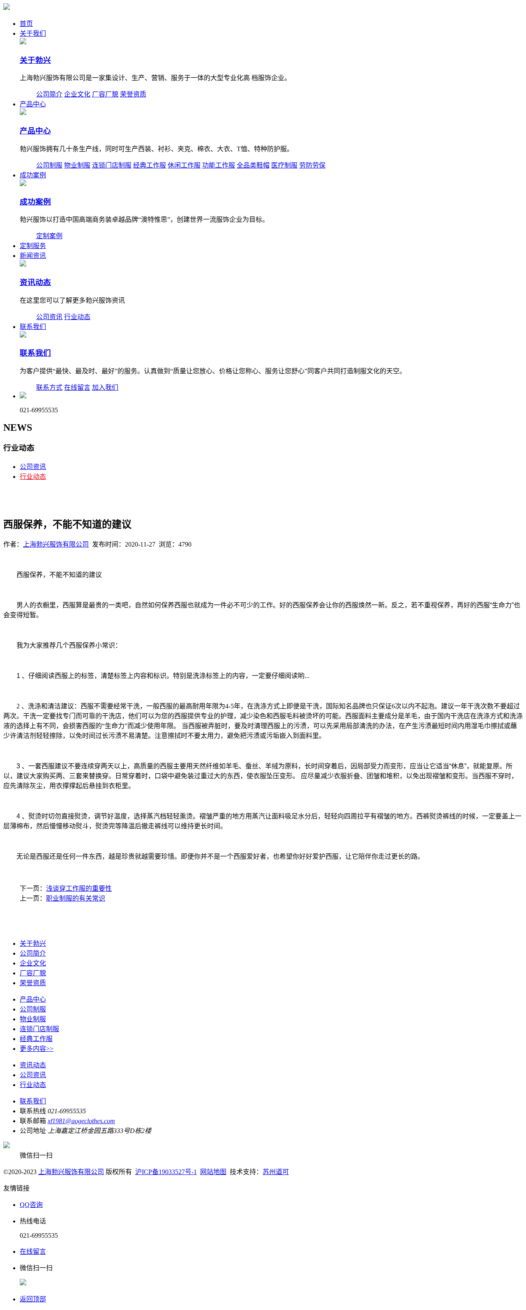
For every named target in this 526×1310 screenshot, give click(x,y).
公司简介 (49, 94)
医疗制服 (284, 165)
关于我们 (33, 33)
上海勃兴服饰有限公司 (56, 544)
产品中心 (33, 104)
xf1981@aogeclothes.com (81, 1120)
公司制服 (49, 165)
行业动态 (77, 316)
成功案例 (33, 175)
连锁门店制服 (112, 165)
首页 (26, 23)
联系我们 (33, 326)
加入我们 (105, 387)
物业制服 (77, 165)
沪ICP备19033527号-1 (166, 1171)
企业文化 (77, 94)
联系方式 (49, 387)
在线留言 (77, 387)
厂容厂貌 (105, 94)
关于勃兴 (35, 60)
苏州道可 (276, 1171)
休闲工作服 (184, 165)
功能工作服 (218, 165)
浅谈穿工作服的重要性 (79, 888)
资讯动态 (35, 282)
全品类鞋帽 (253, 165)
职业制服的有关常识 (75, 898)
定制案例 (49, 235)
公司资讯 (49, 316)
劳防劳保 (312, 165)
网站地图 (213, 1171)
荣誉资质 (133, 94)
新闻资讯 (33, 255)
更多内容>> (36, 1048)
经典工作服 (149, 165)
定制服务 (33, 245)
